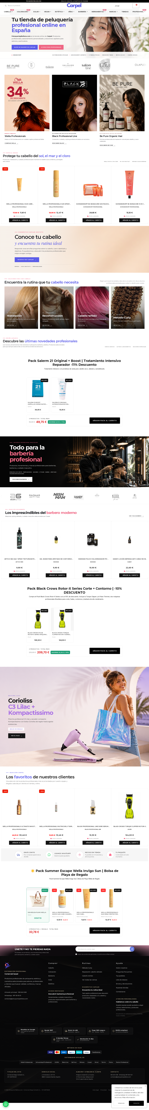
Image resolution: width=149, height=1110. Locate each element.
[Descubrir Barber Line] (81, 496)
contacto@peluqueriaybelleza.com (16, 999)
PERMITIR (136, 1103)
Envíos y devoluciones (124, 984)
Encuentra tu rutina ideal (92, 990)
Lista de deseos (121, 980)
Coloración (52, 972)
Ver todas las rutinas (89, 980)
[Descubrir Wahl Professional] (100, 497)
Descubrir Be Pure (106, 145)
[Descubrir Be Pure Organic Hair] (122, 103)
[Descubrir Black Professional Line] (74, 103)
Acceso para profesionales (51, 47)
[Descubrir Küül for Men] (62, 497)
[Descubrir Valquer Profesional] (30, 65)
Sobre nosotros (121, 968)
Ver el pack (15, 735)
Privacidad (103, 1090)
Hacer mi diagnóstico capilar (24, 47)
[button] (135, 5)
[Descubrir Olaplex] (103, 65)
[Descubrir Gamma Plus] (118, 496)
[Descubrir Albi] (140, 65)
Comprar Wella (10, 143)
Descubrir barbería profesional (61, 994)
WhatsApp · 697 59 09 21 (13, 995)
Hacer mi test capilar (26, 259)
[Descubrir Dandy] (24, 497)
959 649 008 (114, 1075)
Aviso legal (96, 1090)
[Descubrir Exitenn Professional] (12, 66)
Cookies (110, 1090)
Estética (51, 984)
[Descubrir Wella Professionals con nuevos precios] (26, 103)
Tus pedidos (120, 976)
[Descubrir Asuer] (137, 497)
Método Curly (87, 968)
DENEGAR (121, 1103)
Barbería (51, 976)
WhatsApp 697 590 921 (125, 1075)
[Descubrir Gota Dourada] (67, 65)
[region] (74, 110)
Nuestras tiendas (122, 988)
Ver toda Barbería (135, 515)
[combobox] (22, 6)
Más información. (128, 1097)
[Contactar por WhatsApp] (6, 1104)
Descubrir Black (58, 143)
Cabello (51, 968)
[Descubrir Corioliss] (122, 66)
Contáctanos (120, 992)
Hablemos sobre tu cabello (127, 1002)
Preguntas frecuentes (124, 972)
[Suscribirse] (132, 949)
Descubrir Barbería (19, 479)
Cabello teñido (87, 976)
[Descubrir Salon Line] (48, 66)
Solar (50, 980)
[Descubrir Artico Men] (43, 496)
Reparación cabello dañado (92, 972)
